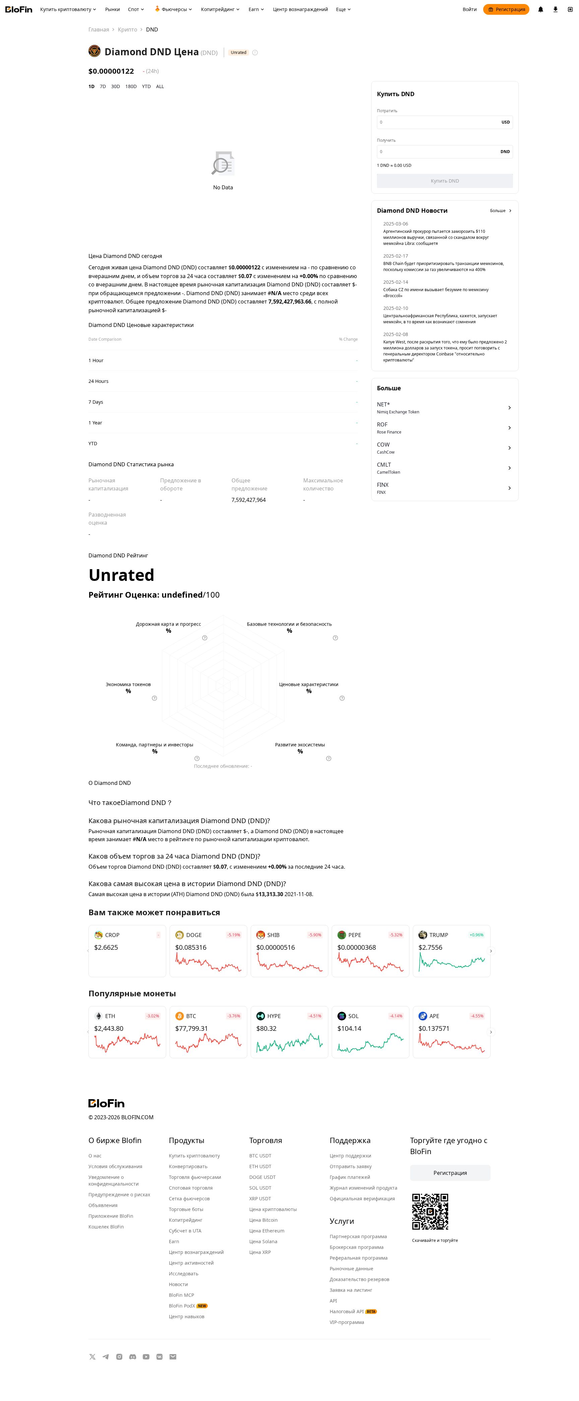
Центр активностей (191, 1263)
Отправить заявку (351, 1166)
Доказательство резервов (359, 1279)
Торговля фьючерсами (195, 1177)
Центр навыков (186, 1316)
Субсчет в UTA (185, 1230)
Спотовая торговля (191, 1188)
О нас (95, 1155)
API (333, 1300)
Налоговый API (352, 1311)
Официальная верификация (362, 1198)
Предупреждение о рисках (119, 1194)
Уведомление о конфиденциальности (113, 1180)
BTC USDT (260, 1155)
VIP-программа (347, 1322)
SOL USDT (260, 1188)
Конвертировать (188, 1166)
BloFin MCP (181, 1295)
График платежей (350, 1177)
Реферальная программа (359, 1258)
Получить (386, 140)
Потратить (387, 111)
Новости (178, 1284)
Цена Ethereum (266, 1230)
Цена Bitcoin (263, 1220)
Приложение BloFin (110, 1216)
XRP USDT (260, 1198)
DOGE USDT (262, 1177)
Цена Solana (263, 1241)
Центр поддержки (350, 1155)
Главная (98, 29)
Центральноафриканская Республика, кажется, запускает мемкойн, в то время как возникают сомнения (440, 319)
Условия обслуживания (115, 1166)
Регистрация (510, 9)
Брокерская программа (357, 1247)
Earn (174, 1241)
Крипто (127, 29)
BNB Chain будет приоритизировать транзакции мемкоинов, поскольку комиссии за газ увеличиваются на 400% (443, 266)
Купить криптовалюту (194, 1155)
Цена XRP (260, 1252)
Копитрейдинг (185, 1220)
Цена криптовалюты (273, 1209)
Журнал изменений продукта (363, 1188)
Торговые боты (186, 1209)
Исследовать (183, 1273)
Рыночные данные (351, 1268)
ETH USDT (260, 1166)
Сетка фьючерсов (189, 1198)
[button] (491, 951)
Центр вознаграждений (196, 1252)
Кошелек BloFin (106, 1226)
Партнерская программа (358, 1236)
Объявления (103, 1205)
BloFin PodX (187, 1306)
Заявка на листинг (351, 1290)
